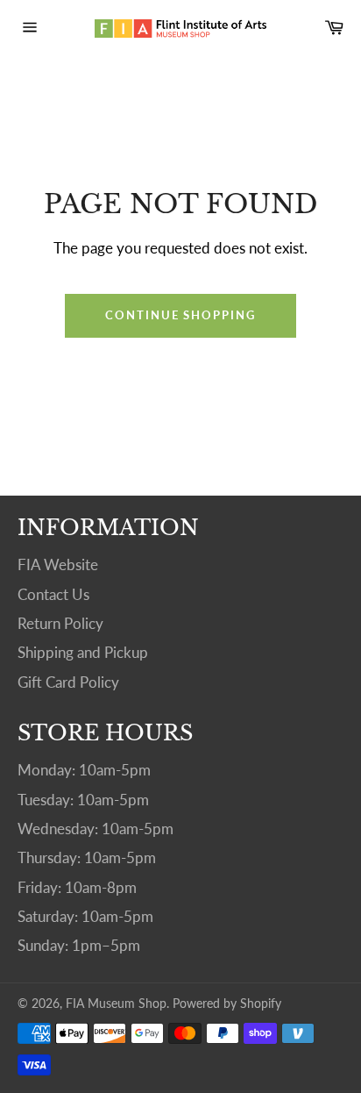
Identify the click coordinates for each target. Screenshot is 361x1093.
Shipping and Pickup (83, 652)
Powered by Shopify (227, 1004)
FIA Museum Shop (116, 1004)
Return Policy (60, 623)
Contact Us (53, 594)
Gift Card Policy (68, 682)
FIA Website (58, 564)
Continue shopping (180, 315)
